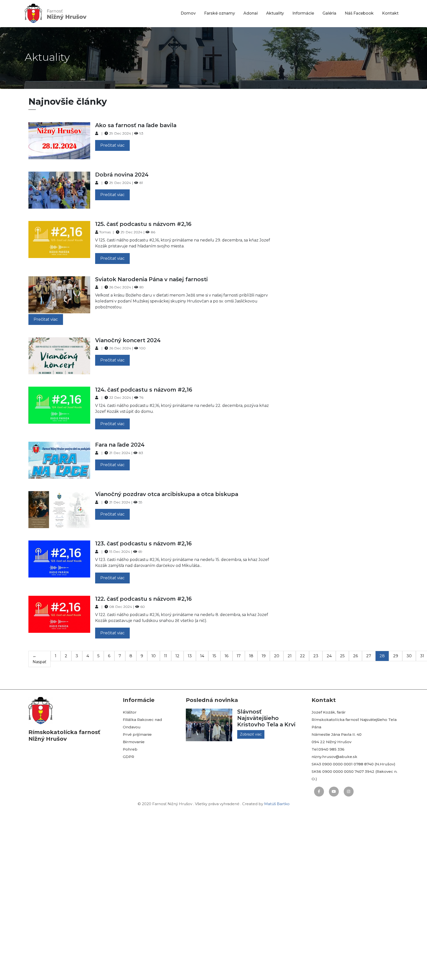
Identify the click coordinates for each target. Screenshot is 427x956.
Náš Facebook (359, 13)
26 (355, 656)
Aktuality (275, 13)
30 (409, 656)
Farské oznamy (219, 13)
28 (382, 656)
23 (315, 656)
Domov (188, 13)
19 (264, 656)
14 (202, 656)
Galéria (329, 13)
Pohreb (130, 749)
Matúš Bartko (277, 803)
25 (342, 656)
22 (302, 656)
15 (214, 656)
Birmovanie (134, 741)
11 (165, 656)
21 (290, 656)
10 (153, 656)
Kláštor (130, 712)
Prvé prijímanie (137, 734)
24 (329, 656)
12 (177, 656)
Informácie (303, 13)
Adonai (250, 13)
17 (239, 656)
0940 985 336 (331, 749)
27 (368, 656)
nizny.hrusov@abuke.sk (334, 756)
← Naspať (39, 659)
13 (190, 656)
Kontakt (390, 13)
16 (226, 656)
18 (251, 656)
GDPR (128, 756)
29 (395, 656)
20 (276, 656)
